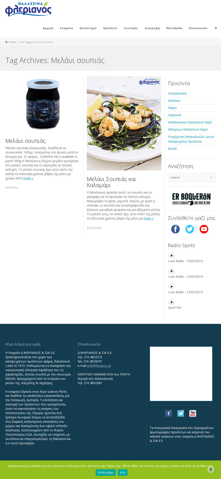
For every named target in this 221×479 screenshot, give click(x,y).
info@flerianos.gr (99, 366)
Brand (172, 149)
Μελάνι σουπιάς (25, 141)
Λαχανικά (174, 115)
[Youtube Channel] (203, 229)
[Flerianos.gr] (28, 9)
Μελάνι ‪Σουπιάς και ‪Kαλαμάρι (111, 182)
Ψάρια (172, 108)
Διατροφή (152, 28)
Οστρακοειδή (177, 93)
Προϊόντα (110, 28)
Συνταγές (131, 28)
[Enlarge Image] (42, 104)
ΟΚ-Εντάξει (106, 472)
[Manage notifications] (210, 469)
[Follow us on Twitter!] (189, 229)
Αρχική (48, 28)
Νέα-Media (174, 28)
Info (122, 472)
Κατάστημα (88, 28)
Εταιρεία (66, 28)
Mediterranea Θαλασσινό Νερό (190, 122)
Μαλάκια (13, 187)
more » (28, 178)
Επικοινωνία (198, 28)
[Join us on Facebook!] (175, 229)
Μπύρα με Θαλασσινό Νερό (188, 129)
